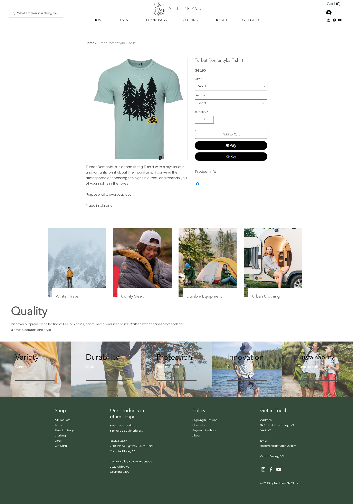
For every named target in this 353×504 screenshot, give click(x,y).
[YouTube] (279, 469)
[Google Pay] (231, 156)
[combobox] (231, 86)
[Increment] (210, 119)
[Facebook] (334, 20)
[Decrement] (198, 119)
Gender (201, 95)
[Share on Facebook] (197, 184)
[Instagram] (329, 20)
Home (90, 43)
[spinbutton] (204, 119)
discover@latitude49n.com (278, 445)
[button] (334, 3)
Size (198, 79)
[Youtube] (340, 20)
